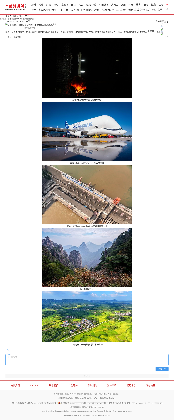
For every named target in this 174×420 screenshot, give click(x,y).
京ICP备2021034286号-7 (97, 403)
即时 (33, 4)
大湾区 (114, 4)
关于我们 (15, 385)
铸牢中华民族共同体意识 (44, 10)
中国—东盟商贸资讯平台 (86, 10)
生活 (161, 4)
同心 (56, 4)
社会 (81, 4)
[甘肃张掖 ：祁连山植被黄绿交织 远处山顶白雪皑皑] (162, 27)
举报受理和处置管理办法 (102, 411)
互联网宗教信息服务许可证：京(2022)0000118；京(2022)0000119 (135, 403)
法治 (146, 4)
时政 (41, 4)
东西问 (64, 4)
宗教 (60, 10)
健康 (153, 4)
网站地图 (150, 385)
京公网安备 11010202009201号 (73, 403)
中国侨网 (103, 4)
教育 (138, 4)
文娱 (123, 4)
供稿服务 (92, 385)
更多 (159, 32)
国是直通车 (121, 10)
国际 (73, 4)
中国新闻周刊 (107, 10)
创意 (130, 10)
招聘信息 (131, 385)
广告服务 (73, 385)
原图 (166, 22)
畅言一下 (162, 369)
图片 (148, 10)
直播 (136, 10)
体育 (131, 4)
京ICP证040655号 (49, 403)
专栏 (154, 10)
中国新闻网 (10, 16)
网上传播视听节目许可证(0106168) (26, 403)
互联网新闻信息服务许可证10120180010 (87, 407)
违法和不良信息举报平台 (52, 411)
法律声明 (111, 385)
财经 (48, 4)
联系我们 (53, 385)
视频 (142, 10)
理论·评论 (91, 4)
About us (34, 385)
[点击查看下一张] (29, 25)
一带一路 (68, 10)
